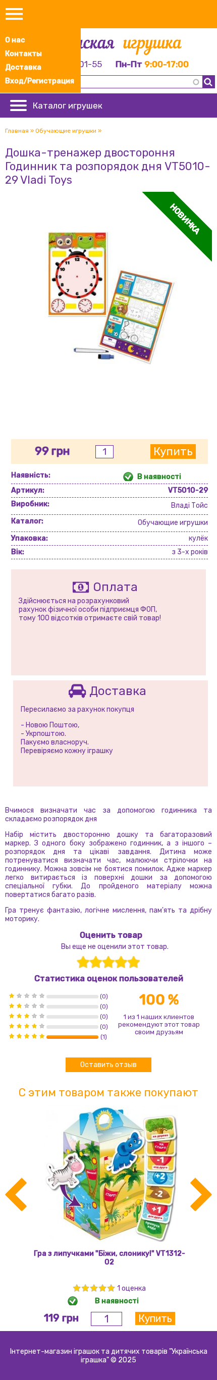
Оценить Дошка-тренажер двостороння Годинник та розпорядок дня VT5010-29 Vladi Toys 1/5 (83, 962)
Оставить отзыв (108, 1064)
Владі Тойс (189, 505)
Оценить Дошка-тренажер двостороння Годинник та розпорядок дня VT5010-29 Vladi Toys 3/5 (108, 962)
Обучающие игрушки (65, 130)
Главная (17, 130)
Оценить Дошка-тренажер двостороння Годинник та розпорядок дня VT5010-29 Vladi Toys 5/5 (133, 962)
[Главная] (108, 46)
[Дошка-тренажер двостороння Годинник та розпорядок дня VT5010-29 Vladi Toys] (108, 396)
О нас (15, 40)
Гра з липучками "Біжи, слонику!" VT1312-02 (109, 1257)
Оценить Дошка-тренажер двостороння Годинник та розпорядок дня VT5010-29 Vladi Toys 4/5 (121, 962)
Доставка (23, 67)
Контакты (23, 53)
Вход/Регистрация (39, 81)
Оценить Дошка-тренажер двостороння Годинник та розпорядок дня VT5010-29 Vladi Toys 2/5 (95, 962)
